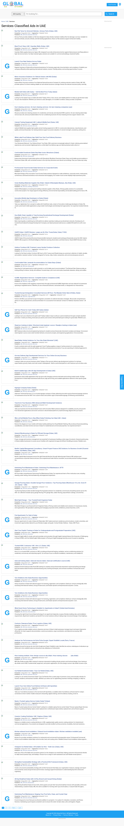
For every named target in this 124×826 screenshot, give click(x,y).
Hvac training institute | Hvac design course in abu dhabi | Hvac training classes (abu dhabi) (46, 655)
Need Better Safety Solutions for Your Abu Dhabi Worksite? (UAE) (36, 340)
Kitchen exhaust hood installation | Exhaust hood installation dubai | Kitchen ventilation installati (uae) (48, 731)
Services (25, 34)
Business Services (32, 34)
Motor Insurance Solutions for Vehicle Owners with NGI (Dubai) (36, 77)
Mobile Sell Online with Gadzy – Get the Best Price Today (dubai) (36, 92)
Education (30, 236)
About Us (48, 815)
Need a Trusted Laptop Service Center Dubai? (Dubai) (32, 701)
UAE (21, 34)
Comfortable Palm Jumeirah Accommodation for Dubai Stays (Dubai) (38, 262)
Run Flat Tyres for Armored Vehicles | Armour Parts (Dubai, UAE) (36, 31)
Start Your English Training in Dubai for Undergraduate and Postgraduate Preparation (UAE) (45, 530)
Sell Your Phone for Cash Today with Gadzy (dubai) (32, 310)
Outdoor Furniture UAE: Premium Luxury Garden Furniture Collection (37, 247)
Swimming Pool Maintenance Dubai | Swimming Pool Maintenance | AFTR (39, 467)
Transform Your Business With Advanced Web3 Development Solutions (38, 403)
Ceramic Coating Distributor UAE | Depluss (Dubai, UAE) (33, 716)
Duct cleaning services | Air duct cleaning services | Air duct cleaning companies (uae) (43, 107)
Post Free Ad (112, 4)
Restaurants (31, 156)
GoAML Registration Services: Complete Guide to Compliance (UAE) (37, 278)
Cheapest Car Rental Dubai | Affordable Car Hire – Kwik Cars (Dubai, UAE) (39, 747)
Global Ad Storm (61, 813)
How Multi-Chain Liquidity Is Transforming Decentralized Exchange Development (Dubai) (44, 215)
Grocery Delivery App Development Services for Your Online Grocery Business (41, 355)
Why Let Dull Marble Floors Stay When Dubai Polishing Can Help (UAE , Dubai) (40, 418)
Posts (76, 815)
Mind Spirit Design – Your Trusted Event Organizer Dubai (33, 500)
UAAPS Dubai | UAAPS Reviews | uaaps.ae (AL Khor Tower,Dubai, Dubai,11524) (41, 232)
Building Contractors (33, 186)
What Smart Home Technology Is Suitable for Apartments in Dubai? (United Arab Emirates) (45, 608)
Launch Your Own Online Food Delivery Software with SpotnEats (36, 686)
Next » (14, 808)
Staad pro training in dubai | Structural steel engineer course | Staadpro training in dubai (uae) (46, 325)
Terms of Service (68, 815)
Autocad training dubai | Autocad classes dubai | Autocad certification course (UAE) (42, 561)
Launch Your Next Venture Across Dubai (28, 61)
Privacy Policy (57, 815)
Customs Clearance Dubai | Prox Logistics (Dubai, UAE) (33, 623)
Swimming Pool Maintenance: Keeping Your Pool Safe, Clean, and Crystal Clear (41, 794)
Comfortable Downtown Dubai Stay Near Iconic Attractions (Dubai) (37, 152)
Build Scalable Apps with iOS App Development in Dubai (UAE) (35, 371)
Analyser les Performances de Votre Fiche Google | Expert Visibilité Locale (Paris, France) (45, 640)
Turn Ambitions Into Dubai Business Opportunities (31, 578)
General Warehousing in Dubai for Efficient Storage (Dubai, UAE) (36, 433)
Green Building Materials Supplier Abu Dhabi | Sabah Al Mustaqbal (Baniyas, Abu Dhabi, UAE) (45, 183)
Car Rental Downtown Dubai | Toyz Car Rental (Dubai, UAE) (34, 671)
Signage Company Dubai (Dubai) (25, 388)
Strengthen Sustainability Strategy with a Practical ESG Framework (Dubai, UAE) (41, 762)
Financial (30, 80)
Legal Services (31, 281)
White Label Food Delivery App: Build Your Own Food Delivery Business (38, 137)
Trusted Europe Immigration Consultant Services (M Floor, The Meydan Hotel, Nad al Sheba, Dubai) (47, 293)
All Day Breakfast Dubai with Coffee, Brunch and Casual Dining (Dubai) (38, 779)
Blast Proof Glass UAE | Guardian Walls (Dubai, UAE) (32, 46)
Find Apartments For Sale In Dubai (26, 515)
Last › (20, 808)
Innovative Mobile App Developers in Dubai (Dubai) (31, 198)
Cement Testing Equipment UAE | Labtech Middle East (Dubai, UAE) (37, 122)
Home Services (31, 611)
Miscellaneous (31, 391)
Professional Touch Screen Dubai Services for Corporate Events (36, 168)
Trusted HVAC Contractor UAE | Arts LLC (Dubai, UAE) (32, 545)
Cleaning (30, 110)
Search (111, 14)
